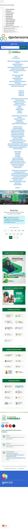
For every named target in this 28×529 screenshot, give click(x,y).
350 (10, 234)
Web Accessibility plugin (6, 41)
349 (6, 234)
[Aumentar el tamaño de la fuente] (17, 28)
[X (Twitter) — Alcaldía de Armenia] (13, 425)
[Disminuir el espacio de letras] (16, 32)
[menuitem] (15, 56)
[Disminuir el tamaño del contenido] (19, 27)
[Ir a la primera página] (5, 230)
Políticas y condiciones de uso (10, 468)
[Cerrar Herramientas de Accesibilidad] (3, 8)
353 (21, 234)
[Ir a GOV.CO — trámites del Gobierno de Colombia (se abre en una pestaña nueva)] (7, 482)
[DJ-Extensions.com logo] (14, 37)
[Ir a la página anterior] (8, 230)
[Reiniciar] (1, 8)
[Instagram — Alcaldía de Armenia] (6, 425)
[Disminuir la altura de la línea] (15, 30)
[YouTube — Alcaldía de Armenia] (10, 425)
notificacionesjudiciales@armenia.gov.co (15, 458)
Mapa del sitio (21, 468)
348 (23, 230)
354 (11, 237)
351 (14, 234)
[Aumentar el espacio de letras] (18, 32)
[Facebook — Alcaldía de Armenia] (2, 425)
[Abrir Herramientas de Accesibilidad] (2, 1)
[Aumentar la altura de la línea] (16, 30)
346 (15, 230)
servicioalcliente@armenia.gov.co (15, 455)
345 (12, 230)
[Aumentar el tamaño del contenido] (21, 27)
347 (19, 230)
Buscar (24, 47)
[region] (14, 198)
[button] (5, 203)
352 (18, 234)
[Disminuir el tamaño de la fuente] (15, 28)
